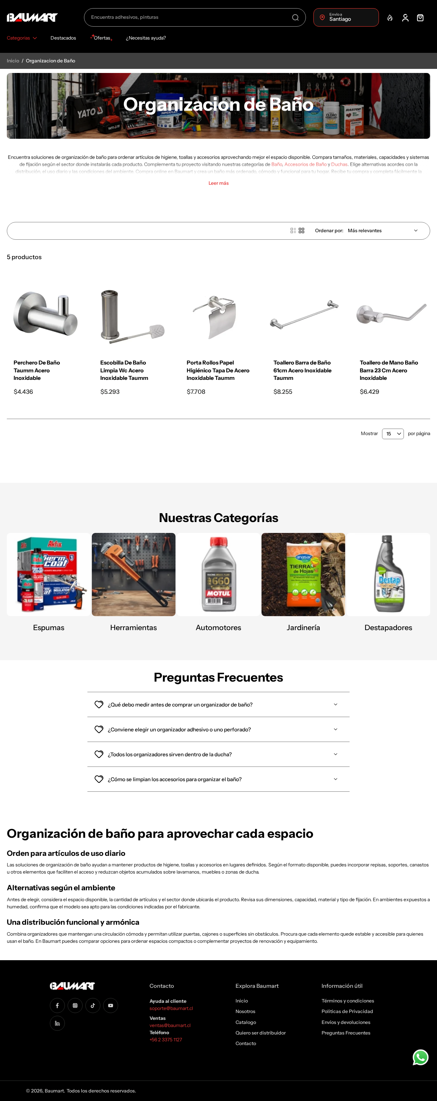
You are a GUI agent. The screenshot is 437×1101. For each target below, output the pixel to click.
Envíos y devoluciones (346, 1022)
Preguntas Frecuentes (346, 1033)
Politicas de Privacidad (347, 1011)
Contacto (246, 1043)
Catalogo (246, 1022)
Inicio (13, 61)
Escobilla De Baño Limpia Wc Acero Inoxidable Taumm (124, 370)
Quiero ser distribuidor (261, 1033)
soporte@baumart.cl (171, 1008)
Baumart (54, 1091)
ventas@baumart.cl (171, 1025)
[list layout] (293, 230)
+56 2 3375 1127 (166, 1040)
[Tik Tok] (92, 1005)
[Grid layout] (301, 230)
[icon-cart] (419, 17)
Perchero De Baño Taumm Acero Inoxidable (37, 370)
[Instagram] (75, 1005)
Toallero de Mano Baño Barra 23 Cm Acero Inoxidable (389, 370)
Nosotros (245, 1011)
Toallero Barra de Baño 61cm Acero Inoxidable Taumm (302, 370)
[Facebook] (57, 1005)
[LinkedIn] (57, 1022)
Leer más (219, 183)
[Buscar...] (295, 17)
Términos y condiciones (348, 1001)
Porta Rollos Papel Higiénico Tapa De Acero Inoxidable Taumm (218, 370)
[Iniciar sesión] (404, 17)
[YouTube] (110, 1005)
